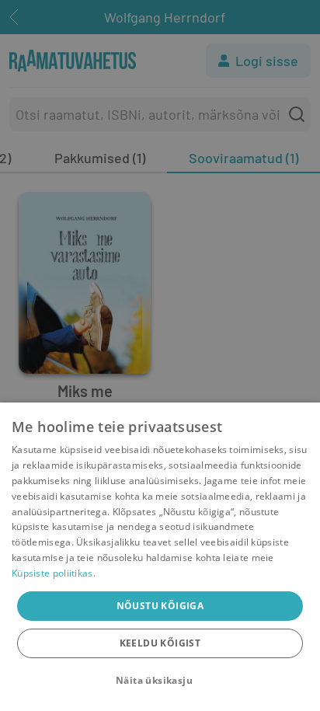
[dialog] (160, 557)
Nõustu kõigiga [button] (160, 605)
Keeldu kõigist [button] (160, 643)
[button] (160, 680)
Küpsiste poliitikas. (54, 573)
